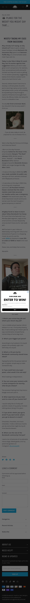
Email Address (4, 304)
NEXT (15, 309)
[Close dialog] (28, 292)
